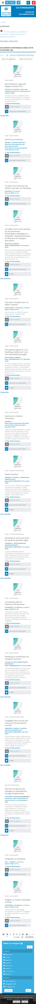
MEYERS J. (8, 142)
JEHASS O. (17, 728)
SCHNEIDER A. (9, 607)
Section (6, 977)
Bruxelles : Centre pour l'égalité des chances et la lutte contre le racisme (18, 91)
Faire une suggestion (8, 59)
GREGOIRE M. (9, 728)
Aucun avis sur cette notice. (17, 111)
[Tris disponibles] (7, 55)
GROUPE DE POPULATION (17, 34)
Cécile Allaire (9, 796)
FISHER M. (13, 862)
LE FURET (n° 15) (13, 193)
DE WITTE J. (8, 89)
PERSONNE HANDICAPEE (7, 37)
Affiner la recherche (25, 59)
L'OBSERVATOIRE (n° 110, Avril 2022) (19, 665)
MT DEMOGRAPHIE (10, 32)
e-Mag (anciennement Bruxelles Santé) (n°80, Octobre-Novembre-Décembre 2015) (17, 425)
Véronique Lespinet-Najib (13, 662)
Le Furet (16, 191)
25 (22, 937)
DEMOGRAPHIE (22, 32)
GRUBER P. (8, 421)
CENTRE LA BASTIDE (18, 142)
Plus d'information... (14, 103)
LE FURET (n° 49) (13, 309)
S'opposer (16, 1002)
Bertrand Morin (10, 357)
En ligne (11, 274)
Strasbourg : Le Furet (22, 308)
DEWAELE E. (8, 477)
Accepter (25, 1002)
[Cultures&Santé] (6, 11)
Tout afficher (29, 937)
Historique (18, 3)
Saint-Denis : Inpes (11, 798)
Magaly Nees (9, 244)
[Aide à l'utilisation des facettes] (21, 943)
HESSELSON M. (9, 308)
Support (7, 951)
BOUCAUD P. (8, 191)
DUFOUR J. (16, 477)
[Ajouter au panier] (7, 106)
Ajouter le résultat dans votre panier (22, 55)
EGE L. (7, 862)
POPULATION (4, 34)
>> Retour (3, 22)
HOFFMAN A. (9, 543)
